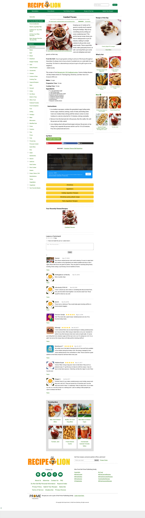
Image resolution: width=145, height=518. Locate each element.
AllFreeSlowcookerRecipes (105, 476)
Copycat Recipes (34, 82)
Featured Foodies (34, 103)
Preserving (32, 141)
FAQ (61, 480)
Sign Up (96, 460)
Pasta (31, 126)
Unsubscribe (49, 490)
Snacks (31, 170)
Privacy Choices (60, 490)
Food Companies (34, 105)
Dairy (31, 85)
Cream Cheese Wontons (115, 70)
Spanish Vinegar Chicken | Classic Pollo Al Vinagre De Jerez (101, 128)
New (97, 95)
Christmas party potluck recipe (70, 197)
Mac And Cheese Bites (55, 421)
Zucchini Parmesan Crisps (115, 87)
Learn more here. (79, 495)
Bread (31, 56)
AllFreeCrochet (78, 474)
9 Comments (87, 21)
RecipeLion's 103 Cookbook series (67, 72)
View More (108, 50)
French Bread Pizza (115, 110)
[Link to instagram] (55, 474)
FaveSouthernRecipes (104, 479)
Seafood (32, 161)
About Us (38, 480)
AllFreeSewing (78, 479)
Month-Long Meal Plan (36, 26)
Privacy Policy (37, 487)
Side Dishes (33, 164)
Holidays (32, 114)
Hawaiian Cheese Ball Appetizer (73, 148)
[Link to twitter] (43, 474)
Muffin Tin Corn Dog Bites (70, 421)
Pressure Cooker (34, 144)
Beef (31, 53)
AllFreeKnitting (78, 476)
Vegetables (33, 182)
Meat (31, 117)
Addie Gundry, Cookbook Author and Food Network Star (62, 21)
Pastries (32, 129)
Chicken (32, 73)
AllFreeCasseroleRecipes (105, 481)
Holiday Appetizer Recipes (69, 193)
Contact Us (54, 480)
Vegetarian (32, 185)
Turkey (31, 179)
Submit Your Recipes (50, 487)
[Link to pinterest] (49, 474)
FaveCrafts (77, 472)
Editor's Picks (33, 97)
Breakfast (32, 58)
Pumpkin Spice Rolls (53, 139)
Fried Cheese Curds (70, 443)
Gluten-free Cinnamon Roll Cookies (101, 111)
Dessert (32, 88)
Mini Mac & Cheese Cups (84, 421)
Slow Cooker (33, 167)
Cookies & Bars (34, 76)
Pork (31, 138)
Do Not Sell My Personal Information (43, 484)
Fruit (31, 108)
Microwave (32, 120)
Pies (31, 132)
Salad (31, 152)
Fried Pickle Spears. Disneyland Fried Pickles (101, 88)
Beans (31, 50)
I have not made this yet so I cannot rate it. (59, 241)
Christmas (70, 185)
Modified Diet (33, 123)
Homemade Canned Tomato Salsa (85, 444)
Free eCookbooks (34, 24)
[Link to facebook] (38, 474)
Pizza (31, 135)
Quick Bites (33, 147)
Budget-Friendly (34, 61)
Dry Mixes (32, 94)
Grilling (31, 111)
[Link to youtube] (60, 474)
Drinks (31, 91)
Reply (47, 270)
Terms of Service (37, 490)
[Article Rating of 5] (81, 21)
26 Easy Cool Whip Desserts (34, 34)
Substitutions (33, 176)
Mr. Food (100, 472)
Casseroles (33, 70)
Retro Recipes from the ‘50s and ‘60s (36, 39)
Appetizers (32, 47)
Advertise (46, 480)
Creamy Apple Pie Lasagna (108, 46)
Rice (31, 150)
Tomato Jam (55, 442)
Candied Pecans (70, 227)
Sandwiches (33, 155)
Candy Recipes (33, 67)
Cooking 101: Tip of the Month (36, 30)
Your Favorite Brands (35, 188)
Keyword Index (62, 484)
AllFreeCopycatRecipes (104, 474)
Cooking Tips (33, 79)
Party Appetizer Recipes (70, 201)
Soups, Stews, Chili (35, 173)
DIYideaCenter (78, 481)
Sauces (31, 158)
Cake (31, 64)
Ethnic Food (33, 100)
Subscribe (32, 17)
